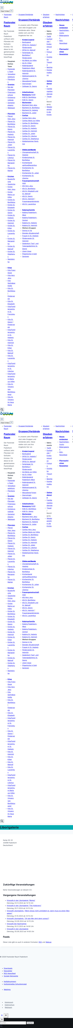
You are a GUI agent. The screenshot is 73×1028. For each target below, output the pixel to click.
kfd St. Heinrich (28, 199)
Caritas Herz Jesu (29, 118)
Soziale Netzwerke (11, 976)
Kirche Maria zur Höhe (11, 194)
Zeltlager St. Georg (29, 86)
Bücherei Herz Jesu (29, 105)
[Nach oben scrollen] (2, 1016)
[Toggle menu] (2, 7)
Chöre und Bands (29, 150)
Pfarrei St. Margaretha (11, 162)
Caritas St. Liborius (29, 136)
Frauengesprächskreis (30, 201)
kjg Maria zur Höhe (29, 60)
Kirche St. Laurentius (11, 233)
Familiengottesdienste (49, 91)
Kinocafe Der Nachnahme (16, 924)
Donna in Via (27, 231)
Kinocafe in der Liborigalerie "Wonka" (21, 900)
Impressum (9, 1002)
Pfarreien (11, 114)
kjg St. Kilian (27, 63)
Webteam (11, 108)
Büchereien (26, 102)
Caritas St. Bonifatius (30, 123)
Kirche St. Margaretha (11, 241)
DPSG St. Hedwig (29, 45)
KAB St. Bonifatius (29, 97)
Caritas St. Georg (28, 126)
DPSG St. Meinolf (28, 50)
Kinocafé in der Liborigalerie (17, 929)
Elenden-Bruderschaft (30, 233)
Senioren (25, 256)
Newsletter (8, 971)
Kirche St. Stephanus (11, 254)
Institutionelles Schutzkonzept (15, 984)
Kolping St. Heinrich (29, 225)
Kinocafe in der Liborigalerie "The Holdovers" (24, 906)
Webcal (48, 942)
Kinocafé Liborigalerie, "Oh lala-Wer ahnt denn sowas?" (28, 918)
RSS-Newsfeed (10, 973)
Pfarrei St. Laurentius (11, 149)
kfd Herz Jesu (27, 186)
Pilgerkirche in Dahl (29, 254)
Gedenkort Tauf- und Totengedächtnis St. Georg (30, 246)
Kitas (10, 268)
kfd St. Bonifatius (28, 189)
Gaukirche (11, 184)
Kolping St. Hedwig (29, 223)
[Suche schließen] (2, 1019)
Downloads (8, 968)
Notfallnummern (10, 981)
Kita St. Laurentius (11, 358)
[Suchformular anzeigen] (2, 409)
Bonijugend (26, 42)
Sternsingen (26, 84)
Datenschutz (9, 1005)
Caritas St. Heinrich (29, 131)
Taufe (49, 36)
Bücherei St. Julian (29, 113)
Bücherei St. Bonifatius (31, 108)
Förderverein (27, 47)
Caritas (25, 115)
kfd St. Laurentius (29, 204)
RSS (40, 942)
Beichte (49, 67)
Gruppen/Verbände (29, 19)
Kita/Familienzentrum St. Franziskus (11, 312)
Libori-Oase (26, 251)
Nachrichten (62, 19)
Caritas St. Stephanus (30, 139)
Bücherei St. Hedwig (30, 110)
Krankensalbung (49, 72)
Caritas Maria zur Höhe (31, 121)
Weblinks (7, 989)
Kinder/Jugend (28, 40)
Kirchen (11, 176)
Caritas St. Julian (28, 134)
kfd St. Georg (27, 196)
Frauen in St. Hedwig (30, 236)
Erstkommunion (49, 46)
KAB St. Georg (27, 100)
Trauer (49, 96)
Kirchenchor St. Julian (30, 173)
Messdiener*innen (29, 81)
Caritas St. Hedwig (29, 128)
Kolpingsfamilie (28, 210)
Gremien (11, 84)
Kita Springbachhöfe (11, 283)
